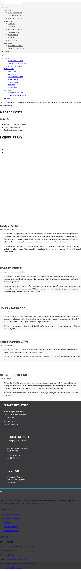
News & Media (12, 40)
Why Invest (11, 24)
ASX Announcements (15, 29)
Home (6, 7)
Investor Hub (9, 21)
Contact (7, 51)
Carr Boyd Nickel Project (17, 15)
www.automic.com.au (11, 427)
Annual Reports (13, 32)
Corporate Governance (16, 48)
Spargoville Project (15, 18)
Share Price (12, 26)
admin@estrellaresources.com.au (16, 559)
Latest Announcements (12, 515)
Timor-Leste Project (15, 13)
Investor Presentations (12, 519)
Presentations (13, 35)
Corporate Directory (15, 46)
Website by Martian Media (13, 568)
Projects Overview (10, 527)
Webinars (11, 37)
